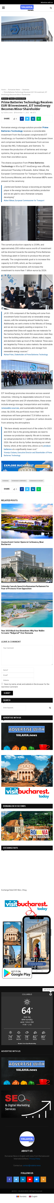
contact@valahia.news (32, 1165)
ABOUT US (27, 1151)
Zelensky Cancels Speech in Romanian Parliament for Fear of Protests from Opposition (25, 587)
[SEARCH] (50, 707)
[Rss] (43, 1179)
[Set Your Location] (50, 994)
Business (5, 98)
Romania (6, 480)
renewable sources (10, 408)
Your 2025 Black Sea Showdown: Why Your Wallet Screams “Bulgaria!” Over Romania (22, 632)
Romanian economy (36, 480)
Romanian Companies (19, 480)
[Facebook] (9, 1179)
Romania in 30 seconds (14, 806)
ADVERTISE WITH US (12, 718)
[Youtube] (30, 1179)
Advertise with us (47, 2)
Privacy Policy (34, 1159)
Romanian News (20, 98)
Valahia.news (8, 113)
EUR (15, 890)
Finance (11, 98)
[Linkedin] (23, 1179)
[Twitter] (16, 1179)
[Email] (36, 1179)
